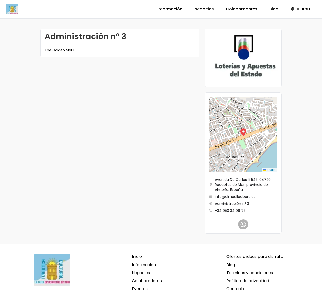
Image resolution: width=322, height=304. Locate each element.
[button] (243, 134)
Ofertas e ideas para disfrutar (255, 256)
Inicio (137, 256)
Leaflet (271, 169)
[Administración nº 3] (243, 224)
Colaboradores (241, 9)
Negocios (204, 9)
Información (169, 9)
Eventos (140, 289)
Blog (273, 9)
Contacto (236, 289)
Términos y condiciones (249, 273)
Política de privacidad (247, 281)
